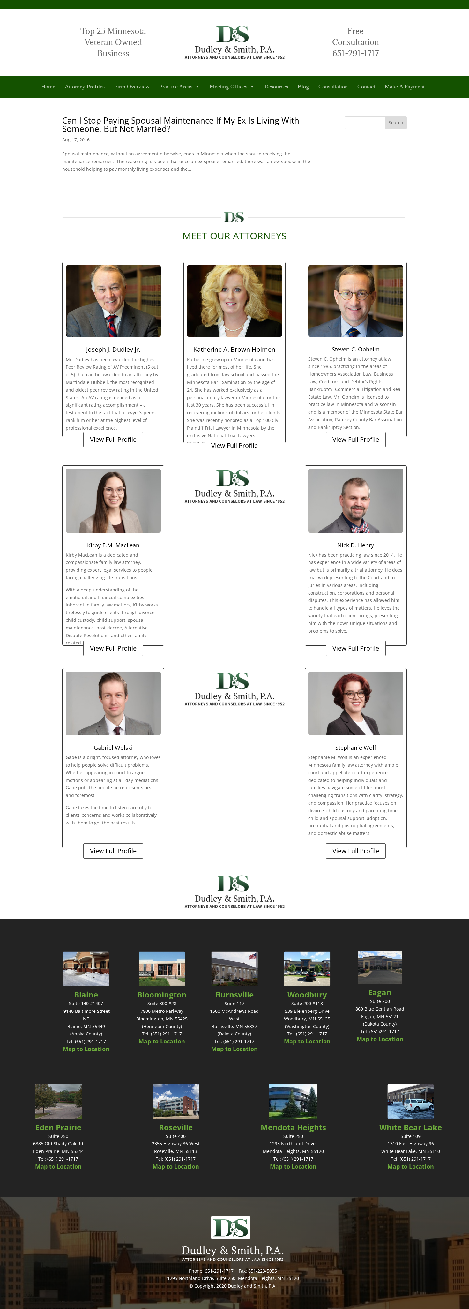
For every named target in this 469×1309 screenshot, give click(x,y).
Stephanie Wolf (355, 747)
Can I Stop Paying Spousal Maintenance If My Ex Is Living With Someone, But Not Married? (180, 124)
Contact (366, 86)
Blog (303, 86)
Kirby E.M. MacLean (113, 545)
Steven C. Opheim (356, 349)
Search (396, 122)
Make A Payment (405, 86)
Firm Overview (132, 86)
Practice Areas (175, 86)
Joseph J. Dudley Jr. (113, 349)
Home (48, 86)
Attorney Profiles (85, 86)
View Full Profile (113, 439)
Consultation (333, 86)
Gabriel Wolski (113, 747)
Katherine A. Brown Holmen (234, 349)
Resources (276, 86)
